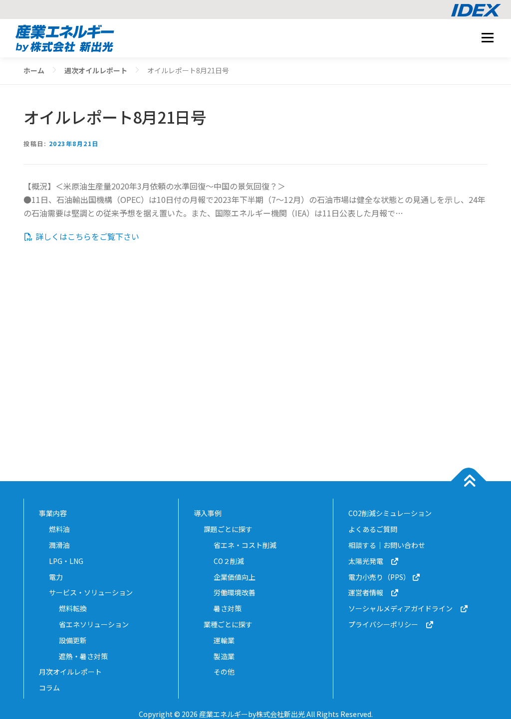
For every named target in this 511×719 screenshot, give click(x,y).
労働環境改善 (235, 592)
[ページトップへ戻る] (469, 481)
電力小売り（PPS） (380, 577)
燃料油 (59, 529)
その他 (224, 672)
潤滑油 (59, 545)
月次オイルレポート (70, 672)
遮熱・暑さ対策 (83, 656)
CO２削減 (229, 561)
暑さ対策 (228, 608)
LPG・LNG (66, 561)
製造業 (224, 656)
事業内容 (53, 513)
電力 (56, 577)
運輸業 (224, 640)
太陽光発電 (369, 561)
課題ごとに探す (228, 529)
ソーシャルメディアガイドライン (404, 608)
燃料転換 (73, 608)
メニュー (487, 37)
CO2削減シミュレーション (390, 513)
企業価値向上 (235, 577)
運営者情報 (369, 592)
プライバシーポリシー (386, 624)
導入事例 (208, 513)
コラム (49, 688)
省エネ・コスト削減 (245, 545)
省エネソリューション (94, 624)
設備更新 (73, 640)
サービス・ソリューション (91, 592)
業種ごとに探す (228, 624)
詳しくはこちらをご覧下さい (86, 236)
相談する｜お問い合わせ (386, 545)
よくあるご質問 (372, 529)
